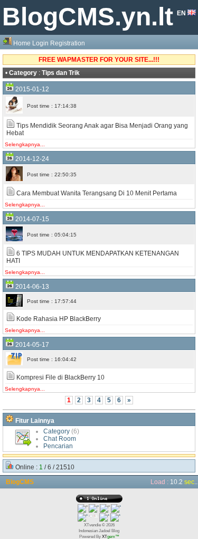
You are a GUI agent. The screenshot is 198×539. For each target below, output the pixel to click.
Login (40, 43)
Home (22, 43)
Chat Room (59, 438)
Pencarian (58, 446)
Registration (67, 43)
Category (56, 431)
